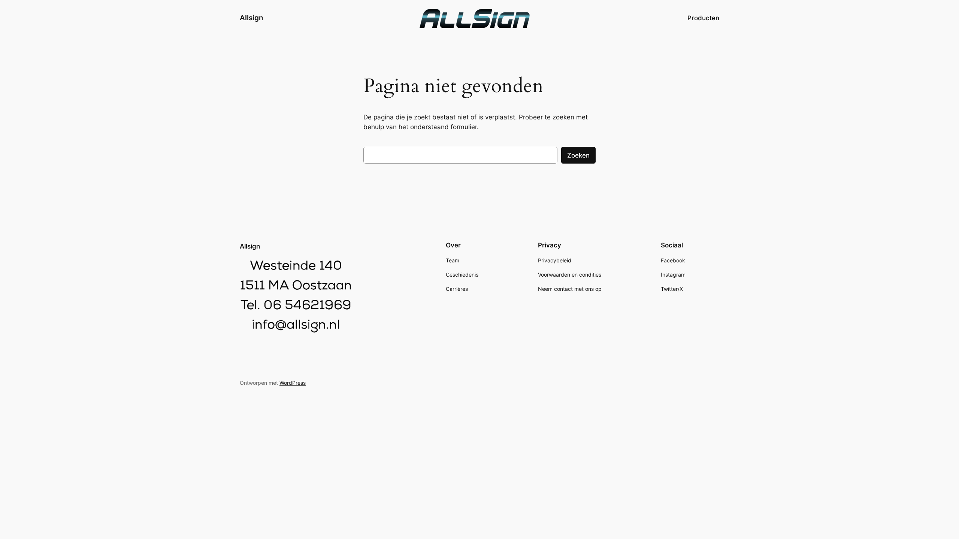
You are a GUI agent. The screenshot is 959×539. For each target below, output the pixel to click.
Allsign (251, 17)
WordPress (292, 383)
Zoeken (578, 155)
